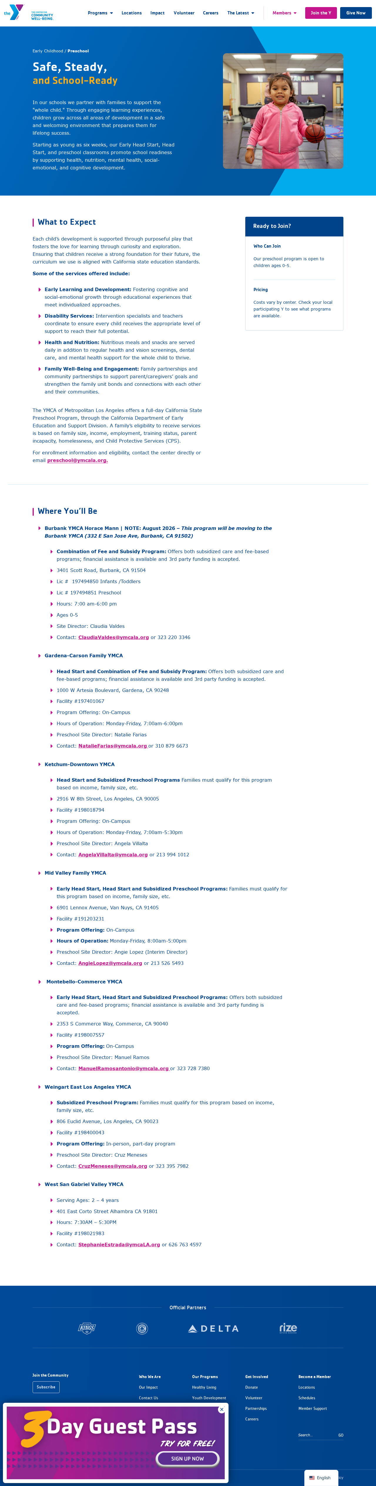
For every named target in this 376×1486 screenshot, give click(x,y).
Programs (98, 13)
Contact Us (148, 1397)
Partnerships (256, 1408)
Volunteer (184, 13)
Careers (211, 13)
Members (282, 13)
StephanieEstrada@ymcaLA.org (119, 1244)
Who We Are (150, 1376)
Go (340, 1435)
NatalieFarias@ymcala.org (112, 746)
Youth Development (209, 1397)
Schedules (306, 1397)
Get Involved (256, 1376)
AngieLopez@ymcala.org (110, 963)
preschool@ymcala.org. (77, 460)
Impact (157, 13)
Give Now (356, 13)
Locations (132, 13)
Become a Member (314, 1376)
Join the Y (321, 13)
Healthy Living (204, 1387)
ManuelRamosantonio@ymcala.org (123, 1068)
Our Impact (148, 1387)
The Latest (238, 13)
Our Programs (205, 1376)
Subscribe (46, 1387)
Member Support (312, 1408)
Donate (251, 1387)
